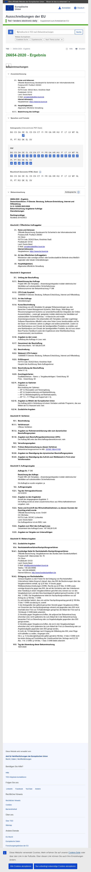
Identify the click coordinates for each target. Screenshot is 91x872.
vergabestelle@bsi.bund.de (34, 97)
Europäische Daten (13, 841)
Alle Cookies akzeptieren (20, 866)
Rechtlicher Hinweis (13, 800)
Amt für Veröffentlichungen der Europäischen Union (27, 756)
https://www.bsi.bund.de (38, 102)
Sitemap (9, 825)
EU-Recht (9, 837)
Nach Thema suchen (53, 39)
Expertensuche (37, 39)
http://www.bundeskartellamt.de (44, 573)
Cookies (9, 805)
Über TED (9, 821)
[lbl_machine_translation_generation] (40, 172)
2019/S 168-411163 (53, 449)
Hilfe (7, 773)
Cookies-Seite (74, 853)
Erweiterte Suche (22, 39)
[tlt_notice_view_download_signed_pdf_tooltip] (23, 135)
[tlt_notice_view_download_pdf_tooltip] (11, 155)
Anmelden (66, 8)
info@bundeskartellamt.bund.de (36, 565)
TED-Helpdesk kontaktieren (16, 777)
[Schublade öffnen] (8, 66)
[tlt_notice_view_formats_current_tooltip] (78, 192)
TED (7, 49)
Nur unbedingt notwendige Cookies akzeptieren (56, 866)
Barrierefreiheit (11, 809)
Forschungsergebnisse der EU (17, 846)
